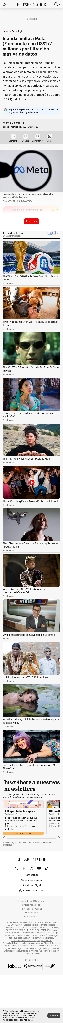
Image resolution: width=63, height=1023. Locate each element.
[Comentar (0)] (37, 136)
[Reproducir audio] (7, 229)
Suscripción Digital (31, 885)
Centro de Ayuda (31, 913)
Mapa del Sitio (31, 875)
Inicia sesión (11, 826)
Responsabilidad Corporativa (31, 901)
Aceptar (54, 1015)
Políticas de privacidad (31, 909)
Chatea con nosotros (33, 890)
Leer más (31, 221)
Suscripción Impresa (31, 880)
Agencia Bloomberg (13, 122)
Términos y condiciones (31, 905)
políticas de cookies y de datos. (19, 1020)
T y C (31, 842)
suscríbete (25, 826)
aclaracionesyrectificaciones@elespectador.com (31, 940)
